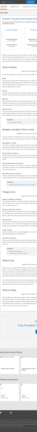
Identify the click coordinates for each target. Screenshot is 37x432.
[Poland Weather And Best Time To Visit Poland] (12, 35)
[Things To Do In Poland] (9, 361)
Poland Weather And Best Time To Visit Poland (22, 184)
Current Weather (12, 30)
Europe (22, 155)
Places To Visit (4, 397)
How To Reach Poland (15, 122)
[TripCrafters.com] (7, 2)
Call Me (30, 2)
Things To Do (14, 6)
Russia (30, 57)
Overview (3, 6)
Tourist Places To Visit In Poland (18, 253)
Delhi (32, 82)
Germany (25, 57)
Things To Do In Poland (15, 251)
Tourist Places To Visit (29, 6)
